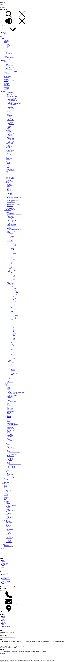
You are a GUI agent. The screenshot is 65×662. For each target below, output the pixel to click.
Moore (12, 240)
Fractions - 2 (11, 459)
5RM (13, 329)
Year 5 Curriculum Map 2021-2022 (12, 472)
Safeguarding (6, 66)
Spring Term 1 (11, 122)
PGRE (8, 128)
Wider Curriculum (6, 182)
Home (3, 38)
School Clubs (6, 494)
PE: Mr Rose (9, 205)
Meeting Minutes (11, 517)
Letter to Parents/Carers (10, 445)
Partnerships (9, 215)
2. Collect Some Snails (9, 522)
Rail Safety (9, 417)
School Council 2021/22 (9, 502)
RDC (13, 249)
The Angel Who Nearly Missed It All (12, 424)
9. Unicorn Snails (8, 527)
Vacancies (5, 56)
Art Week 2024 (11, 107)
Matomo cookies (5, 651)
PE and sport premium (7, 85)
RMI (13, 251)
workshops (8, 111)
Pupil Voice (5, 481)
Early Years (5, 93)
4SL (13, 326)
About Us (3, 616)
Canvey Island (9, 416)
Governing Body (6, 545)
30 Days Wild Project (7, 520)
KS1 (11, 234)
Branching (10, 193)
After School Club (6, 498)
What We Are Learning (10, 120)
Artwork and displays (10, 382)
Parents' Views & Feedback (9, 143)
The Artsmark (8, 212)
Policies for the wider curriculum (10, 209)
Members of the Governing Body (8, 546)
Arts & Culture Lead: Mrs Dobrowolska (13, 198)
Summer (12, 286)
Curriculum (3, 91)
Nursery (8, 44)
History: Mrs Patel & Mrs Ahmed (12, 203)
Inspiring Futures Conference (11, 225)
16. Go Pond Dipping (9, 532)
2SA (11, 260)
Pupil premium (6, 86)
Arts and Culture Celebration (6, 562)
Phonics (10, 116)
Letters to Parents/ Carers (10, 456)
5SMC (14, 353)
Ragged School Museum (10, 428)
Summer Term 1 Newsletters (10, 180)
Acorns (7, 479)
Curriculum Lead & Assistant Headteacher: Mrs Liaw (14, 197)
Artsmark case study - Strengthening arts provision (14, 214)
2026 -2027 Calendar (7, 485)
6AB (13, 356)
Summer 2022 (13, 332)
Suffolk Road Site (11, 283)
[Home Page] (2, 4)
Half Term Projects (10, 474)
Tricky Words (9, 154)
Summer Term (9, 388)
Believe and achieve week (11, 231)
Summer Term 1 (11, 124)
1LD (13, 310)
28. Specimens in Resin (9, 542)
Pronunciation (9, 152)
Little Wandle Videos (9, 158)
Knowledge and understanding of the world (15, 103)
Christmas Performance (10, 434)
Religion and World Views (11, 423)
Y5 (9, 363)
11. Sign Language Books (9, 529)
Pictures (16, 244)
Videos (15, 245)
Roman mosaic (13, 369)
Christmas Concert (10, 241)
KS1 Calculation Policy (10, 168)
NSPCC (7, 68)
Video (17, 304)
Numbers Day (9, 420)
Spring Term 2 (11, 123)
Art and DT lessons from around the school (13, 360)
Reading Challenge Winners (11, 430)
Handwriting (11, 119)
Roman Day (12, 371)
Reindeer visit (9, 232)
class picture (16, 315)
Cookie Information (5, 622)
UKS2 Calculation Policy (11, 170)
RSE (8, 444)
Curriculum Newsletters (7, 176)
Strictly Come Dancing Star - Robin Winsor (15, 229)
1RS (11, 254)
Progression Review (10, 151)
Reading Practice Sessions (9, 145)
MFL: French (9, 190)
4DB (13, 327)
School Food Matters (12, 217)
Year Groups (5, 384)
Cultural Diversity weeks (10, 282)
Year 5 (8, 49)
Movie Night (9, 421)
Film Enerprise (11, 216)
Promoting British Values (7, 59)
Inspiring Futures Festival (14, 219)
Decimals (10, 447)
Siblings (7, 156)
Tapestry (10, 112)
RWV (8, 404)
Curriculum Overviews (5, 580)
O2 (9, 227)
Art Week (8, 413)
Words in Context (11, 453)
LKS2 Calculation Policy (10, 169)
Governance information (7, 82)
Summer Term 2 (11, 142)
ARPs (5, 478)
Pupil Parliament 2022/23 (9, 506)
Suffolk (12, 272)
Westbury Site (11, 237)
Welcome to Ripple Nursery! (11, 94)
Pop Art (12, 367)
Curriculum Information (10, 113)
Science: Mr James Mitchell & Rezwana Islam (13, 204)
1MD (11, 257)
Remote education (6, 87)
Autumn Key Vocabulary (10, 477)
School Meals (6, 495)
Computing (9, 191)
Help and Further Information (10, 150)
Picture (17, 303)
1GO (11, 255)
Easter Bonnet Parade (10, 405)
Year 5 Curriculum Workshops (11, 473)
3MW (12, 374)
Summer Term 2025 (8, 490)
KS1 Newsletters (9, 137)
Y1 (11, 380)
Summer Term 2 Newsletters (10, 181)
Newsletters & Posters (9, 63)
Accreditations (6, 55)
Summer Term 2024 (8, 492)
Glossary (8, 153)
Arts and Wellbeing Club (12, 224)
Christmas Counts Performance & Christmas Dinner (16, 392)
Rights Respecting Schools (7, 210)
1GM (11, 256)
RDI (13, 252)
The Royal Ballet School (12, 220)
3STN (12, 372)
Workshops (9, 397)
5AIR (13, 331)
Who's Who (5, 42)
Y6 (9, 361)
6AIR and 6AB (13, 362)
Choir (12, 267)
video (15, 313)
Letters (5, 487)
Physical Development (12, 102)
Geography (9, 189)
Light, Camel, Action (10, 408)
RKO (15, 288)
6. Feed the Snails (8, 525)
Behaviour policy (6, 77)
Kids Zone (3, 618)
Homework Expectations (5, 575)
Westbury (12, 274)
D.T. (8, 415)
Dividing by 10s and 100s (12, 448)
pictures (14, 275)
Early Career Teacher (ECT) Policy (9, 80)
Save (8, 661)
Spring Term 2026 (8, 488)
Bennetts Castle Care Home (13, 221)
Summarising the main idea (13, 468)
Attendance (5, 61)
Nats (9, 442)
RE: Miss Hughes (9, 199)
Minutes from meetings (12, 505)
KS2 (11, 235)
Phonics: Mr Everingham (10, 208)
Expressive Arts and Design (13, 100)
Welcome (5, 39)
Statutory (3, 75)
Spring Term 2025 (8, 491)
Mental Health (6, 70)
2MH (11, 262)
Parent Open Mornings (12, 401)
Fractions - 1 (11, 458)
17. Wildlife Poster (8, 533)
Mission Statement (6, 40)
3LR (13, 322)
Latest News (5, 486)
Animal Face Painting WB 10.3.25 (14, 395)
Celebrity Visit (9, 228)
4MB (13, 350)
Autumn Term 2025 (8, 489)
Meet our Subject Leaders (9, 196)
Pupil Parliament (6, 501)
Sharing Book (8, 147)
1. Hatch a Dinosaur (8, 521)
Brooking (12, 236)
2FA (11, 263)
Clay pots (10, 414)
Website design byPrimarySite (6, 626)
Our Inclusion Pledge (7, 41)
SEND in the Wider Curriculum (10, 195)
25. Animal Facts (8, 539)
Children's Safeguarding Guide (10, 67)
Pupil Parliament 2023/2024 (9, 511)
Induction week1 (11, 108)
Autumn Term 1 (11, 138)
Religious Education (10, 185)
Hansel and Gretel (15, 373)
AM (13, 243)
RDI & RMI (14, 253)
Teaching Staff (8, 43)
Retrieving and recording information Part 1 (15, 464)
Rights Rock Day (9, 406)
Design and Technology (10, 418)
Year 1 (8, 46)
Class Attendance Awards (9, 65)
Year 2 (8, 164)
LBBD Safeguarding (8, 69)
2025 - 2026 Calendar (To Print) (8, 484)
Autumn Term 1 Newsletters (10, 177)
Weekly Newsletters (8, 131)
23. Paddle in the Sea (9, 538)
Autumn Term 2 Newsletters (10, 178)
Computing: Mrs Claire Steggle (11, 202)
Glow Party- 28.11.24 (12, 391)
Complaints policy (6, 78)
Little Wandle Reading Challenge (10, 148)
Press (4, 496)
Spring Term (9, 387)
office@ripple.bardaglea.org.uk (20, 604)
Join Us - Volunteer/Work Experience (9, 57)
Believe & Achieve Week (9, 211)
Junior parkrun (8, 73)
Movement (5, 72)
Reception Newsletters (10, 132)
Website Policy (4, 623)
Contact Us (3, 25)
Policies (7, 64)
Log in (3, 548)
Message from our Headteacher (8, 92)
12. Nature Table (8, 530)
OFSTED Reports (6, 83)
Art (7, 419)
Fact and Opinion (11, 465)
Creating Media (11, 192)
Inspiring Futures (11, 218)
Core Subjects (4, 576)
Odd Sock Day (9, 429)
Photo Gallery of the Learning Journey (12, 96)
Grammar (8, 455)
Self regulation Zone (14, 98)
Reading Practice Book (9, 146)
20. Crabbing (7, 535)
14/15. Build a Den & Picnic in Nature (11, 531)
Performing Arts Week (5, 563)
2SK (17, 295)
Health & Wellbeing (6, 482)
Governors (3, 544)
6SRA (14, 357)
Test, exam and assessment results (8, 90)
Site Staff (7, 52)
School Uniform (6, 89)
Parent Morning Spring (10, 422)
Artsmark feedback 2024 (10, 213)
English (7, 160)
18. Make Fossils (8, 534)
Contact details (6, 79)
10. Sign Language (8, 528)
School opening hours (7, 88)
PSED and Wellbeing (12, 99)
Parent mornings (9, 407)
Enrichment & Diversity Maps (8, 383)
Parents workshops (10, 125)
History (8, 188)
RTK (13, 341)
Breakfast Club (6, 497)
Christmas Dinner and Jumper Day (12, 425)
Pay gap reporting (6, 84)
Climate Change (8, 518)
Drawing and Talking (12, 223)
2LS (13, 346)
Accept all (5, 661)
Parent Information (10, 115)
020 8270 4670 (18, 597)
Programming (11, 194)
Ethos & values (6, 81)
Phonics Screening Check (9, 130)
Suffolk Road (11, 233)
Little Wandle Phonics (10, 396)
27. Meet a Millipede (8, 541)
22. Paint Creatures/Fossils (9, 537)
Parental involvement (12, 105)
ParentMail (5, 493)
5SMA (14, 352)
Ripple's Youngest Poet (12, 270)
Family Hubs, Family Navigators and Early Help (10, 71)
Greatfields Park (9, 426)
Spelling (8, 450)
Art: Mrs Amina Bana (10, 201)
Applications (5, 33)
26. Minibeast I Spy (8, 540)
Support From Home (8, 149)
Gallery (8, 114)
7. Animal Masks (8, 526)
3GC (11, 376)
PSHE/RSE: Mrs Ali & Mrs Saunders (12, 200)
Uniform (5, 499)
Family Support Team (9, 53)
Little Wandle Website (9, 157)
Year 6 (8, 50)
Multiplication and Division (13, 449)
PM (15, 302)
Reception (8, 45)
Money (10, 461)
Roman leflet (13, 370)
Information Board (10, 109)
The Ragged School (10, 409)
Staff (8, 95)
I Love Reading (8, 159)
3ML (13, 348)
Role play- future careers (12, 104)
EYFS (14, 287)
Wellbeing (3, 60)
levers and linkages (15, 375)
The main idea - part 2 (12, 467)
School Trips (9, 438)
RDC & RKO (15, 250)
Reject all (2, 661)
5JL (13, 330)
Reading (10, 117)
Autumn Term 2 (11, 121)
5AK (11, 266)
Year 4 (8, 48)
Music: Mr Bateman (10, 206)
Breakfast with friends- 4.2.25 (13, 393)
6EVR (14, 358)
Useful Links (6, 500)
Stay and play (13, 106)
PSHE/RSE (9, 184)
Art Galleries (9, 359)
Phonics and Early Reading (7, 129)
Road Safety (9, 410)
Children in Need (9, 412)
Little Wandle (11, 110)
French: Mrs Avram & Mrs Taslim (12, 207)
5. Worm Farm (8, 524)
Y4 (9, 368)
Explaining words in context (13, 454)
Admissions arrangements (7, 76)
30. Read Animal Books (9, 543)
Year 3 (8, 47)
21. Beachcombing (8, 536)
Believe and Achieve (10, 435)
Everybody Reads (9, 155)
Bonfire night (14, 379)
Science (7, 171)
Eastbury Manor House (10, 411)
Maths (10, 118)
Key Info (3, 483)
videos (14, 259)
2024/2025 (7, 514)
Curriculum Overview (10, 386)
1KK (17, 292)
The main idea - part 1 (12, 466)
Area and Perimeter (12, 457)
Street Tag (7, 74)
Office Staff (7, 51)
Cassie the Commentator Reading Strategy (15, 452)
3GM (13, 323)
